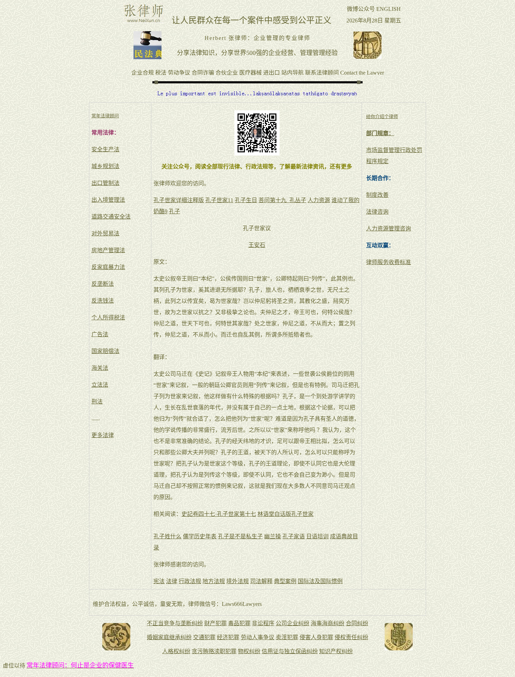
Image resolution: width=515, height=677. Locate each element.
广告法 (99, 334)
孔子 (174, 211)
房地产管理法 (108, 250)
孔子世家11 (219, 200)
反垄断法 (102, 284)
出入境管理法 (108, 200)
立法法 (99, 385)
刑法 (97, 402)
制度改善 (377, 195)
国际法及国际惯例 (320, 581)
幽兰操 (272, 536)
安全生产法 (105, 149)
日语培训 (317, 536)
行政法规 (190, 581)
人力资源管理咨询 (388, 229)
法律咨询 (377, 212)
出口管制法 (105, 183)
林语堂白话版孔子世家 (286, 514)
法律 (171, 581)
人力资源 (319, 200)
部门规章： (380, 133)
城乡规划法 (105, 166)
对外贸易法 (105, 233)
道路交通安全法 (111, 217)
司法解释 (261, 581)
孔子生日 (246, 200)
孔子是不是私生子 (240, 536)
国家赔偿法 (105, 351)
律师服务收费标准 (388, 262)
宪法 (159, 581)
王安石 (256, 245)
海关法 (99, 368)
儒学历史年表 (200, 536)
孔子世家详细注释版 (178, 200)
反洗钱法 (102, 301)
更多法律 (102, 435)
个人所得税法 (108, 317)
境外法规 (237, 581)
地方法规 (213, 581)
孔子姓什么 (167, 536)
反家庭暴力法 (108, 267)
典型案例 (285, 581)
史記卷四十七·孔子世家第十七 (218, 514)
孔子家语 (293, 536)
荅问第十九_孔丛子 (282, 200)
